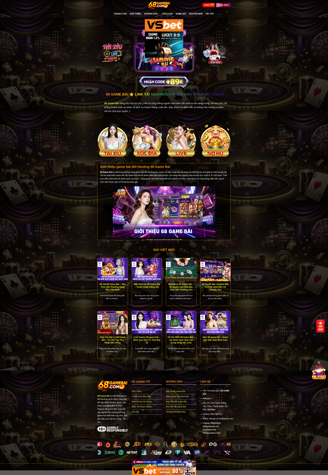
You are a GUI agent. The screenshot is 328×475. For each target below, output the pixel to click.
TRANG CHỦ (120, 14)
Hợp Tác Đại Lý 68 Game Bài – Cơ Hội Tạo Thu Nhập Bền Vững (112, 340)
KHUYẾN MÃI (196, 14)
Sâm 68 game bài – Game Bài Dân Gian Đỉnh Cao (215, 338)
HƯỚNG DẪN (151, 14)
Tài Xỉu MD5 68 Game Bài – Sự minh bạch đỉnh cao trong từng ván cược (181, 340)
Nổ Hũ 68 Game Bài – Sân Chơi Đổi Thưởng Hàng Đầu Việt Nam (113, 287)
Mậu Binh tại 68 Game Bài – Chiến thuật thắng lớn (147, 285)
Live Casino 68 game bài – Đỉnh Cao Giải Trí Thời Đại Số (147, 340)
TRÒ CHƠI (167, 14)
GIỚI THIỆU (135, 14)
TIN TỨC (209, 14)
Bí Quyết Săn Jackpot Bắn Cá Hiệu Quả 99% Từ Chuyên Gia (215, 287)
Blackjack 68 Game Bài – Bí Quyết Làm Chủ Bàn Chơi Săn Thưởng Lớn (181, 287)
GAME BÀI (181, 14)
